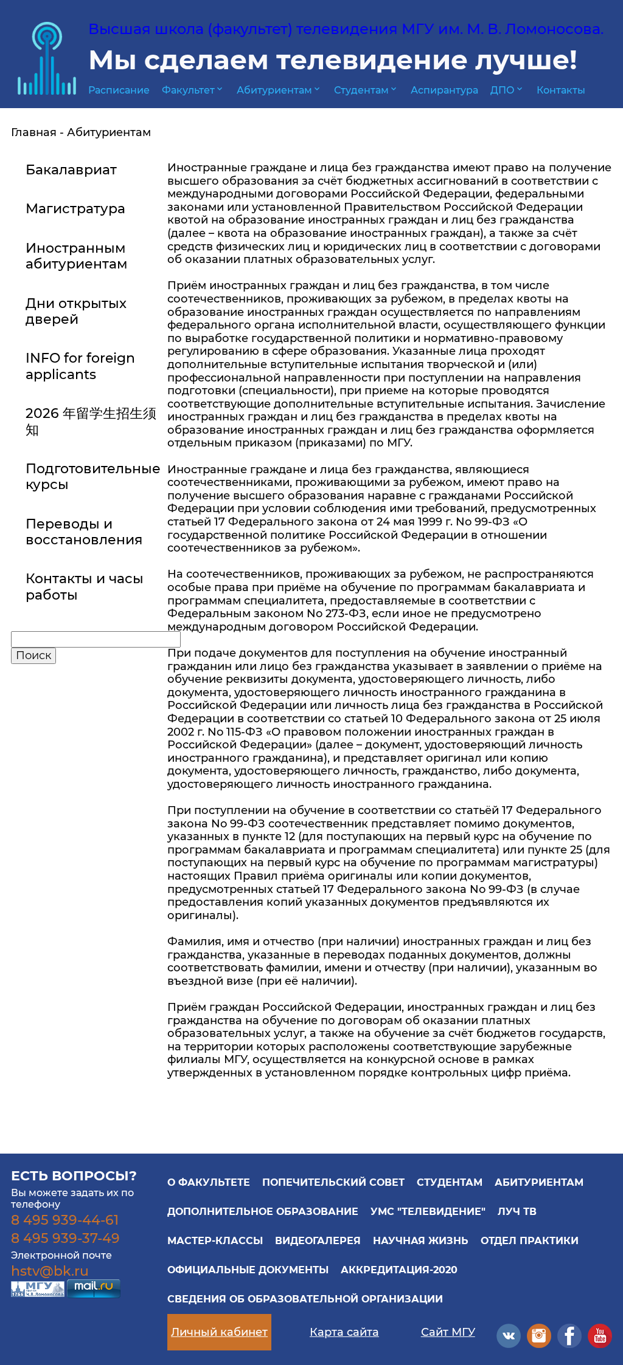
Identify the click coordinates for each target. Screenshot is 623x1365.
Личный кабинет (219, 1332)
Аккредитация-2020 (399, 1270)
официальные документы (248, 1270)
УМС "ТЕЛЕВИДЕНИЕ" (428, 1211)
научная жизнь (420, 1241)
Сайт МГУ (448, 1332)
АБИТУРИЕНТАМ (539, 1182)
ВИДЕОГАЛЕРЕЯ (318, 1241)
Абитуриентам (279, 90)
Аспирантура (444, 90)
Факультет (193, 90)
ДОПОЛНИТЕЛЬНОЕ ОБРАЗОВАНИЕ (262, 1211)
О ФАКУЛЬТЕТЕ (208, 1182)
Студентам (366, 90)
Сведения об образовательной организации (305, 1299)
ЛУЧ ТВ (517, 1211)
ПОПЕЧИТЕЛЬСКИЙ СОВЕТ (333, 1182)
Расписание (119, 90)
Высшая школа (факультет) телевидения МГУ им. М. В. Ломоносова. (346, 29)
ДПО (507, 90)
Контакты (561, 90)
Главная (34, 132)
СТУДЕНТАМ (449, 1182)
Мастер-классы (215, 1241)
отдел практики (530, 1241)
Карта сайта (344, 1332)
